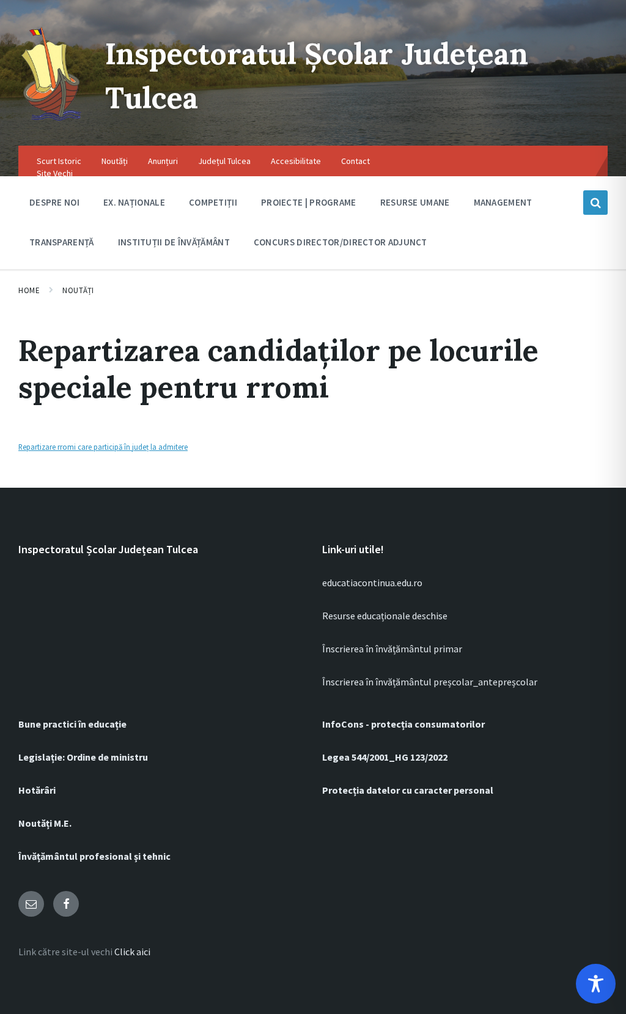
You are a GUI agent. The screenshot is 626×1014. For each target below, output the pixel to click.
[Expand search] (595, 202)
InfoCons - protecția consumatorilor (403, 724)
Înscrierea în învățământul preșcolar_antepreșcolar (429, 682)
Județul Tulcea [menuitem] (224, 160)
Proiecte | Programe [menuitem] (308, 202)
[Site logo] (52, 121)
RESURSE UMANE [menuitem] (415, 202)
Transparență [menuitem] (61, 242)
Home (29, 290)
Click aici (132, 951)
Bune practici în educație (72, 724)
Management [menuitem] (503, 202)
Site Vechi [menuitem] (55, 173)
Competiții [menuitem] (213, 202)
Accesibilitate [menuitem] (296, 160)
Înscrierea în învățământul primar (392, 649)
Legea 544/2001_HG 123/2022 (384, 757)
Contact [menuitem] (355, 160)
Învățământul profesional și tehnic (94, 856)
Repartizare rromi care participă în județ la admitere (103, 447)
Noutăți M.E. (45, 823)
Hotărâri (37, 790)
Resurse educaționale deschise (384, 616)
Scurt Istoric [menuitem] (59, 160)
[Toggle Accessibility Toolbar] (596, 984)
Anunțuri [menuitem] (163, 160)
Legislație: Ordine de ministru (83, 757)
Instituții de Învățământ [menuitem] (174, 242)
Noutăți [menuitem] (114, 160)
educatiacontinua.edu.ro (372, 582)
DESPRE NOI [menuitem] (54, 202)
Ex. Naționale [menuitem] (134, 202)
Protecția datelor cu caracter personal (407, 790)
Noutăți (78, 290)
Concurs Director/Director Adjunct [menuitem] (340, 242)
